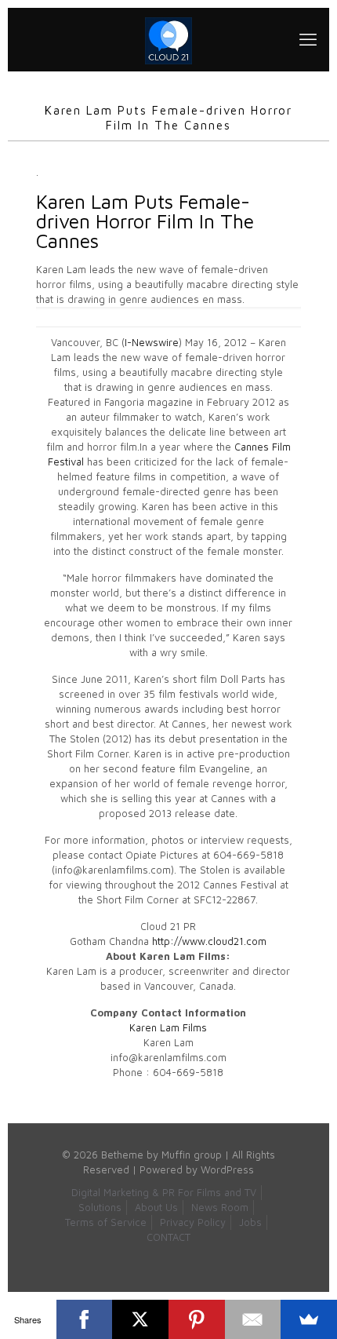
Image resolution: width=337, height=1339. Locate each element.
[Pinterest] (196, 1319)
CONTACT (168, 1237)
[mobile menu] (308, 39)
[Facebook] (84, 1319)
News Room (219, 1207)
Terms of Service (106, 1222)
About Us (156, 1207)
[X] (140, 1319)
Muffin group (191, 1154)
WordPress (227, 1169)
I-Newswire (152, 342)
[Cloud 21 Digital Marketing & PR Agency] (168, 39)
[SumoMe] (309, 1319)
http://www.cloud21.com (209, 941)
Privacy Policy (193, 1222)
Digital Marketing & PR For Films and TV (163, 1192)
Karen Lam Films (168, 1027)
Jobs (250, 1222)
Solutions (99, 1207)
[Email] (253, 1319)
